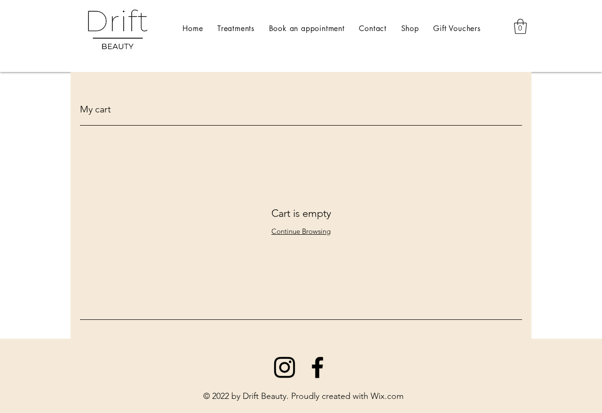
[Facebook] (317, 367)
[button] (520, 26)
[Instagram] (284, 367)
